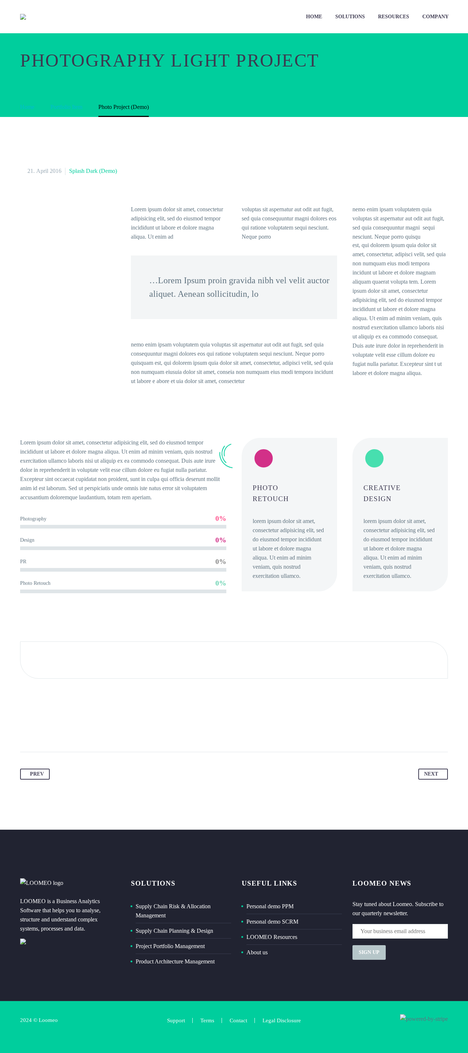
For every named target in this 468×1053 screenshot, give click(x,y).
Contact (238, 1020)
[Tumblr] (68, 728)
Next (431, 774)
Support (176, 1020)
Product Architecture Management (175, 961)
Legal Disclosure (282, 1020)
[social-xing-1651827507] (441, 1031)
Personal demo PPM (270, 906)
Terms (207, 1020)
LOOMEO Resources (271, 937)
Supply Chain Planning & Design (174, 931)
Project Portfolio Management (170, 946)
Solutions (350, 16)
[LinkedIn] (82, 728)
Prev (37, 774)
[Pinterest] (54, 728)
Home (314, 16)
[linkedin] (427, 1031)
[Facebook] (26, 728)
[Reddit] (95, 728)
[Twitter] (40, 728)
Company (435, 16)
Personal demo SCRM (272, 921)
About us (257, 952)
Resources (393, 16)
